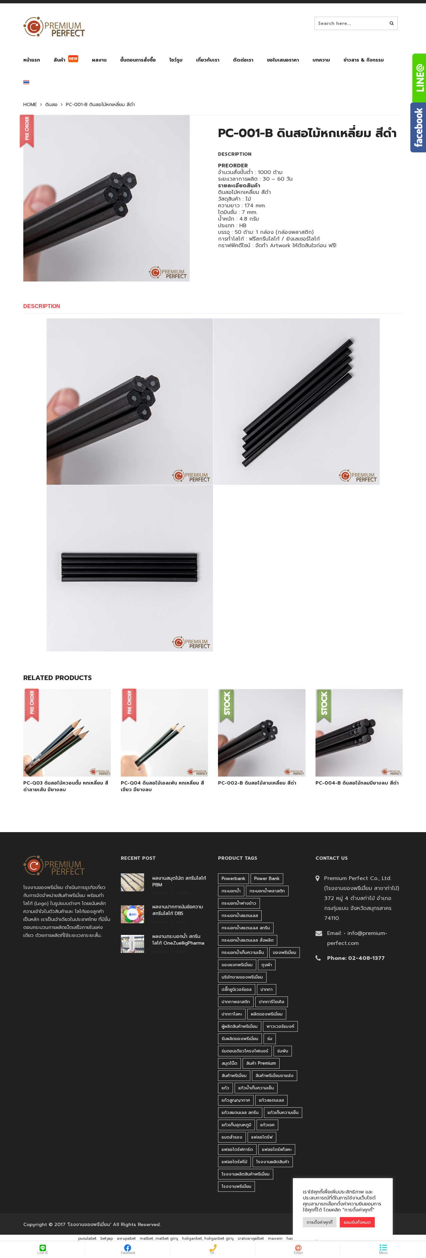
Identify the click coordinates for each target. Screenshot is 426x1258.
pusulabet (87, 1238)
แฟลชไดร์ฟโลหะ (277, 1149)
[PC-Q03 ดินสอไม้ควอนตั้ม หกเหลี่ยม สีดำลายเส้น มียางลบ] (59, 759)
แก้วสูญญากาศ (236, 1100)
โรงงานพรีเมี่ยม (236, 1186)
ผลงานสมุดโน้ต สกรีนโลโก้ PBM (179, 881)
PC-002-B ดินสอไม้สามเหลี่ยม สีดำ (257, 783)
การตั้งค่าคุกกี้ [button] (319, 1222)
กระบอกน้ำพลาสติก (267, 891)
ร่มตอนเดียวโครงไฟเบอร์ (245, 1051)
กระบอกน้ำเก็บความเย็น (243, 952)
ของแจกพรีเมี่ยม (237, 965)
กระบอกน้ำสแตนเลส (240, 915)
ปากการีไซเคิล (271, 1001)
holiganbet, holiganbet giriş (208, 1238)
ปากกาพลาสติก (236, 1001)
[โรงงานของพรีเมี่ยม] (54, 27)
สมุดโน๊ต (229, 1063)
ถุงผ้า (267, 965)
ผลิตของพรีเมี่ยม (267, 1014)
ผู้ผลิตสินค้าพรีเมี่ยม (240, 1026)
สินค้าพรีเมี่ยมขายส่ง (275, 1075)
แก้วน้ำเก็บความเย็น (256, 1088)
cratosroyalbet (251, 1238)
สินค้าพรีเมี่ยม (234, 1075)
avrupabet (126, 1238)
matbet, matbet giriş (159, 1238)
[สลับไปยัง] (26, 84)
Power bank (267, 878)
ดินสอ (51, 104)
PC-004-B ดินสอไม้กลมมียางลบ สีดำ (357, 783)
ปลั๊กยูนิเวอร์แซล (237, 989)
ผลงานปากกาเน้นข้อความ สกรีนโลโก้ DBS (177, 910)
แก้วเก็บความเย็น (283, 1112)
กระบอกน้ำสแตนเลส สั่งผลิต (248, 940)
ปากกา (267, 989)
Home (30, 104)
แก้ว (225, 1088)
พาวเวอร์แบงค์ (280, 1026)
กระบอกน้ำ (231, 891)
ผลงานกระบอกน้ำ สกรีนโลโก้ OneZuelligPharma (178, 940)
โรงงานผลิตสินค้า (272, 1162)
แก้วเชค (267, 1125)
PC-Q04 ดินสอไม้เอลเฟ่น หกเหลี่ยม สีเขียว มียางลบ (162, 786)
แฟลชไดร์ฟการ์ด (237, 1149)
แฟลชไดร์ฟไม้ (234, 1162)
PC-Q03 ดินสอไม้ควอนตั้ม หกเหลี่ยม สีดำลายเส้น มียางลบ (65, 786)
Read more (76, 759)
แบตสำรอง (232, 1137)
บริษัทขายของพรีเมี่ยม (242, 977)
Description (41, 306)
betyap (107, 1238)
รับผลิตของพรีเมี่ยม (240, 1038)
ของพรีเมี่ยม (284, 952)
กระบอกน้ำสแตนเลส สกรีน (246, 928)
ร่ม (269, 1038)
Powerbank (233, 878)
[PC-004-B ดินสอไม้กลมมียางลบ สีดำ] (351, 759)
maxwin (275, 1238)
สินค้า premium (261, 1063)
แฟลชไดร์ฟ (262, 1137)
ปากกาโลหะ (232, 1014)
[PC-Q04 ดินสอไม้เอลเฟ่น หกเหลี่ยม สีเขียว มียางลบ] (156, 759)
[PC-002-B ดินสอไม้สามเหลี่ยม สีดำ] (254, 759)
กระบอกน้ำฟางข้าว (239, 903)
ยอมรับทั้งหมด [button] (357, 1222)
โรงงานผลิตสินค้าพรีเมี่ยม (246, 1174)
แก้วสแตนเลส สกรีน (240, 1112)
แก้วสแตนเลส (271, 1100)
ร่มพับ (282, 1051)
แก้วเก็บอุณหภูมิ (236, 1125)
